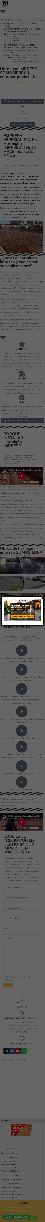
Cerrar (43, 597)
